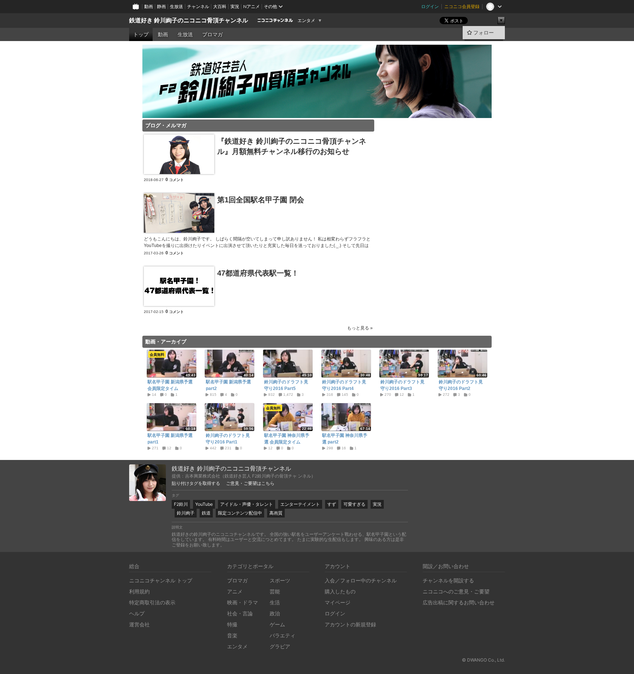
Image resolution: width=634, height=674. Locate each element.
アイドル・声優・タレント (246, 504)
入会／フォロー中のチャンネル (361, 580)
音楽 (232, 635)
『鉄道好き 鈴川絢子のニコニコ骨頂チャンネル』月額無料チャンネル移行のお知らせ (291, 146)
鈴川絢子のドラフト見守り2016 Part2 (461, 385)
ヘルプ (137, 613)
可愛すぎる (354, 504)
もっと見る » (360, 328)
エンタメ (306, 20)
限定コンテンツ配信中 (240, 513)
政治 (275, 613)
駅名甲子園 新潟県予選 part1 (170, 439)
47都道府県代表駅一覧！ (258, 273)
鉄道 (206, 513)
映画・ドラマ (242, 602)
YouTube (204, 504)
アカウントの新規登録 (350, 624)
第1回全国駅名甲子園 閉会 (260, 200)
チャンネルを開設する (448, 580)
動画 (148, 6)
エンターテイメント (300, 504)
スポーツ (280, 580)
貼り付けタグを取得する (196, 483)
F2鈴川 (181, 504)
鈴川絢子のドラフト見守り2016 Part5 (286, 385)
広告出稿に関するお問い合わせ (459, 602)
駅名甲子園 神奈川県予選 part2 (344, 439)
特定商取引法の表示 (152, 602)
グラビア (280, 646)
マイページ (337, 602)
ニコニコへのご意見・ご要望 (456, 591)
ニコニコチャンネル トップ (160, 580)
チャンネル (198, 6)
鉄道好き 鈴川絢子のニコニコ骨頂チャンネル (188, 20)
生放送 (176, 6)
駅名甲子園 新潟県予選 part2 (228, 385)
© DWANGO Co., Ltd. (483, 660)
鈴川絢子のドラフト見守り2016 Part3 (402, 385)
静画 (161, 6)
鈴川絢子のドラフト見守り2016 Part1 (228, 439)
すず (331, 504)
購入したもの (340, 591)
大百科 (219, 6)
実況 (234, 6)
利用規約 (139, 591)
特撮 (232, 624)
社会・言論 (240, 613)
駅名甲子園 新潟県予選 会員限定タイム (170, 385)
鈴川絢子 (185, 513)
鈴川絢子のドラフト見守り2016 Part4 (344, 385)
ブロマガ (212, 34)
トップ (141, 34)
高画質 (276, 513)
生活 (275, 602)
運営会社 (139, 624)
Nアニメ (251, 6)
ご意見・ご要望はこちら (250, 483)
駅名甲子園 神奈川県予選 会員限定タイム (286, 439)
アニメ (235, 591)
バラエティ (282, 635)
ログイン (430, 6)
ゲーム (277, 624)
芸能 (275, 591)
